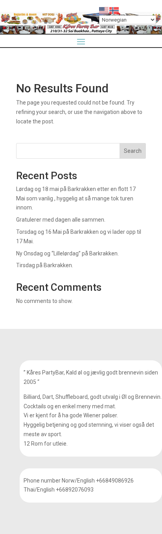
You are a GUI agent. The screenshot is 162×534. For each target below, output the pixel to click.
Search (133, 151)
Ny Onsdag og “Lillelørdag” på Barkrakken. (67, 253)
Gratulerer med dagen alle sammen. (60, 220)
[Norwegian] (114, 10)
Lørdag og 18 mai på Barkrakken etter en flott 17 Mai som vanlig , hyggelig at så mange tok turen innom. (76, 198)
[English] (104, 10)
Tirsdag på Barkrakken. (44, 265)
